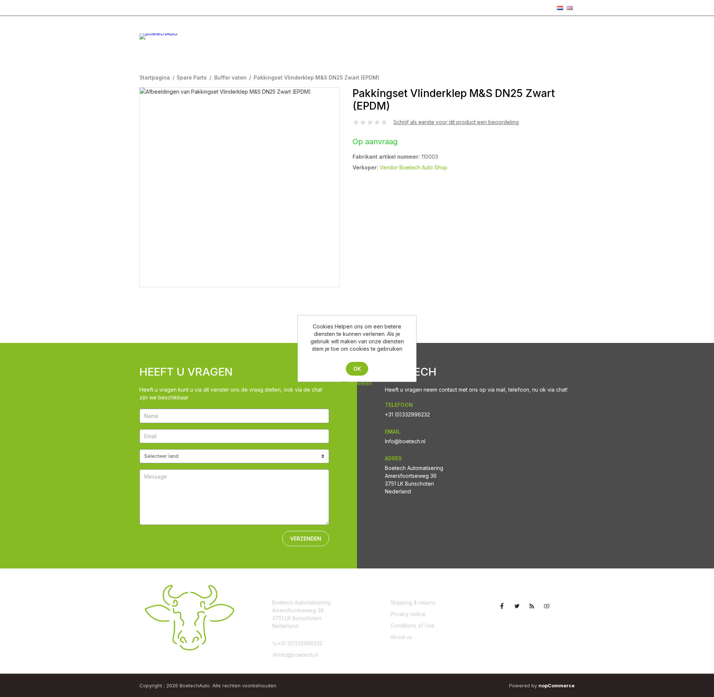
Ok (357, 369)
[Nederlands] (560, 8)
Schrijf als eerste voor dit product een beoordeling (456, 122)
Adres (393, 458)
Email (393, 431)
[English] (569, 8)
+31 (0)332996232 (167, 7)
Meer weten (357, 383)
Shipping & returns (412, 602)
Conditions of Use (412, 625)
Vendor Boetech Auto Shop (413, 167)
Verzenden (305, 538)
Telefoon (399, 405)
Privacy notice (407, 614)
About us (401, 637)
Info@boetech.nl (223, 7)
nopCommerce (556, 685)
